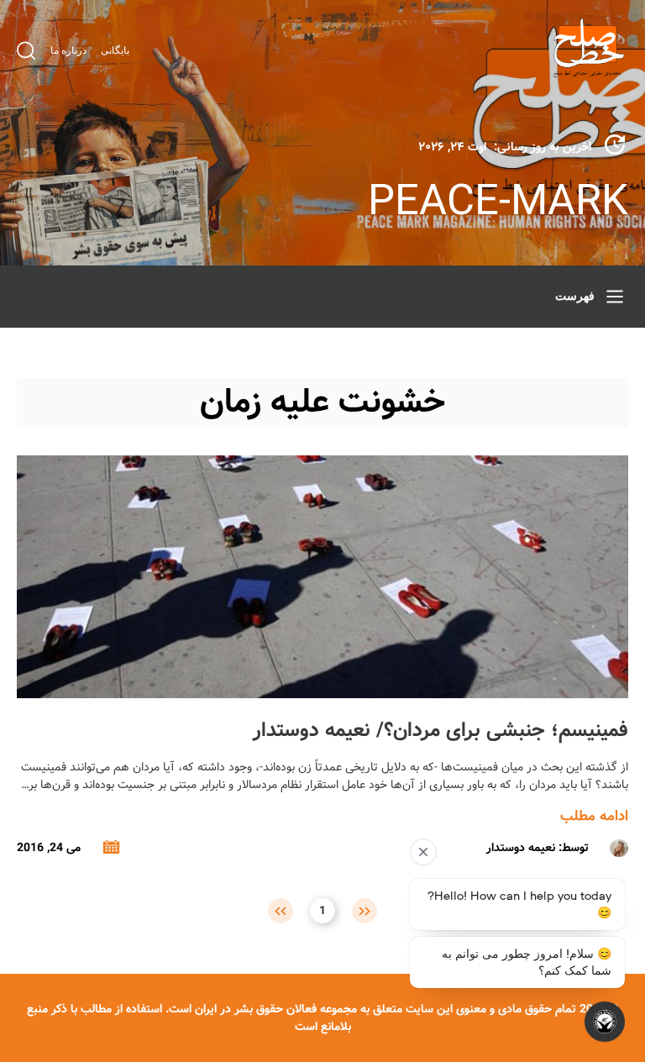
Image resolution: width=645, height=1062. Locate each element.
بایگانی (115, 50)
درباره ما (68, 50)
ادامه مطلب (594, 816)
